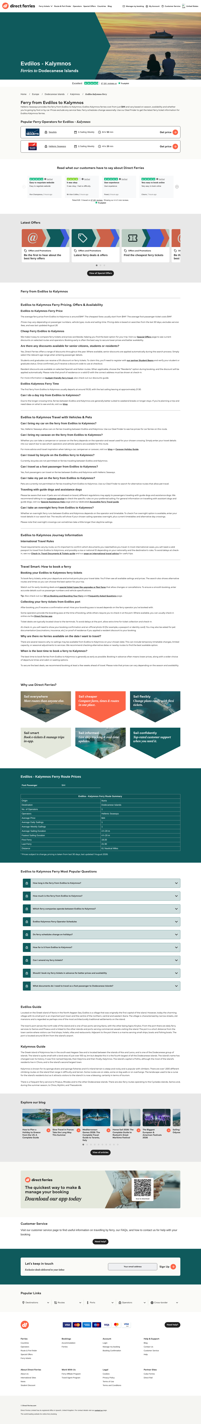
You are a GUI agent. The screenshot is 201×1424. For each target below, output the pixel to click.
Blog (110, 6)
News (23, 1381)
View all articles (100, 1152)
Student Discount (28, 1385)
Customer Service (151, 1350)
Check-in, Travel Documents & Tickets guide (53, 553)
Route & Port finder (62, 6)
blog (65, 404)
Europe (35, 94)
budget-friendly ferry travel (59, 378)
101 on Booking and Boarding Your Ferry (64, 596)
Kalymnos (75, 94)
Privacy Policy (109, 1378)
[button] (101, 883)
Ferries (65, 1347)
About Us (25, 1374)
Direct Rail (148, 1378)
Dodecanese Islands (55, 94)
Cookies (106, 1374)
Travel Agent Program (71, 1378)
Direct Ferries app (43, 616)
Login (105, 1343)
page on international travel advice (101, 553)
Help (146, 1354)
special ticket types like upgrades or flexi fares (82, 587)
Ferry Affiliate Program (71, 1374)
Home (24, 94)
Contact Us (148, 1347)
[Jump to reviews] (100, 83)
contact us (99, 1410)
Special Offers (89, 6)
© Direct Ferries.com (28, 1405)
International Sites (28, 1378)
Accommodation (68, 1343)
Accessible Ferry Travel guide (104, 502)
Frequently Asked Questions (102, 596)
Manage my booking (111, 1347)
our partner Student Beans (140, 360)
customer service (55, 498)
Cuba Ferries (149, 1374)
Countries (101, 6)
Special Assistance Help (53, 502)
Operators (77, 6)
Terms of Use (108, 1381)
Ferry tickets (26, 1358)
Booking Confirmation (112, 1350)
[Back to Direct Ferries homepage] (18, 6)
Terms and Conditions (112, 1385)
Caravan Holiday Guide (127, 449)
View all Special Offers (100, 273)
